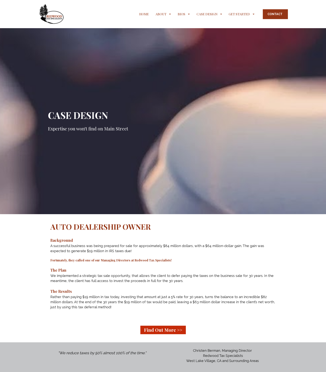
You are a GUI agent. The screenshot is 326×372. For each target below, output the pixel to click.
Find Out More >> (163, 330)
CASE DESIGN (207, 14)
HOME (144, 14)
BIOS (181, 14)
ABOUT (160, 14)
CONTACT (275, 14)
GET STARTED (239, 14)
